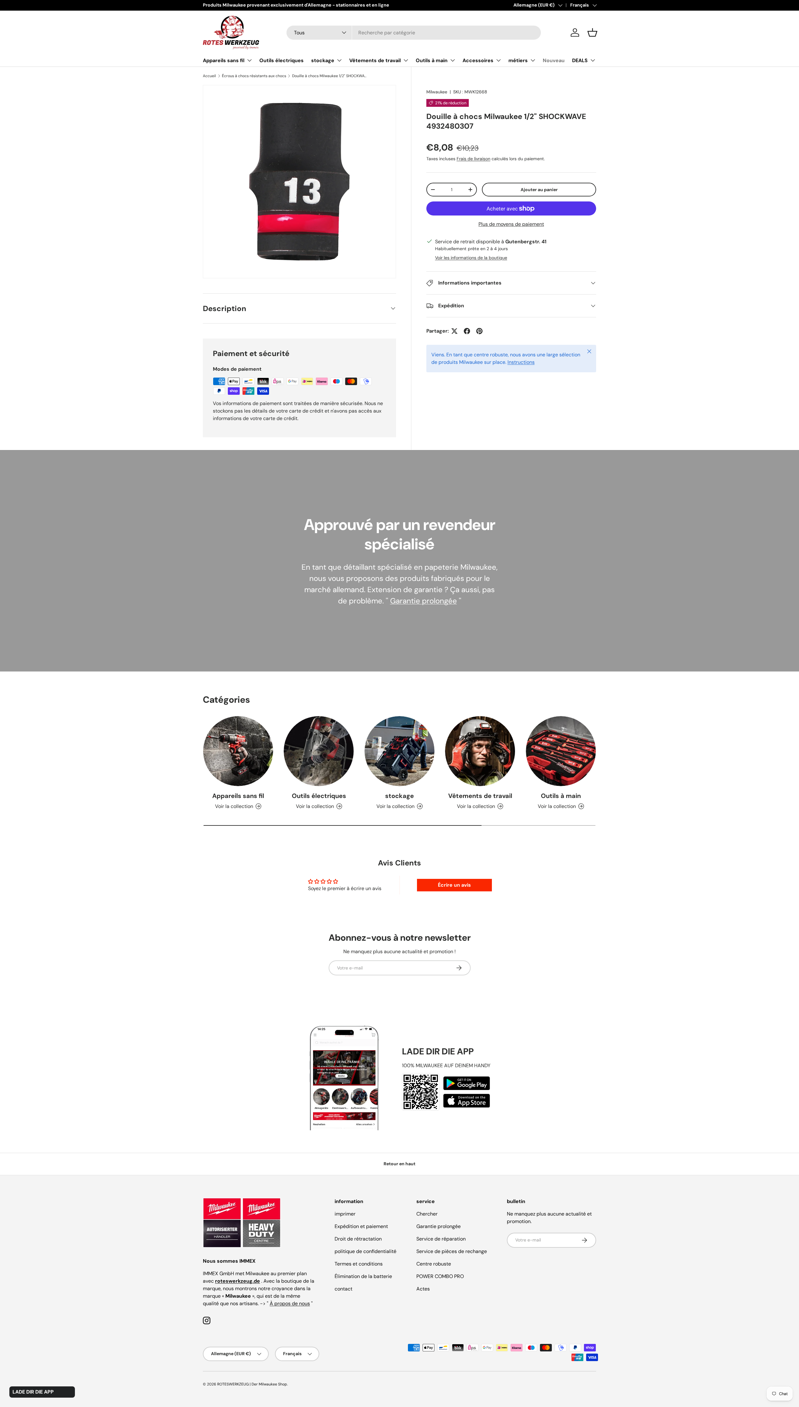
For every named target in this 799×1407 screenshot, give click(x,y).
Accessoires (478, 60)
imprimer (345, 1214)
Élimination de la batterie (363, 1276)
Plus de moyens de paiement (511, 224)
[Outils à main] (561, 751)
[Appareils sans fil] (238, 751)
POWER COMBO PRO (440, 1276)
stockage (322, 60)
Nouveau (554, 60)
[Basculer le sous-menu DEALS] (592, 60)
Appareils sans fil (223, 60)
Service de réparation (441, 1239)
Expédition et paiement (361, 1226)
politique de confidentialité (365, 1251)
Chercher (427, 1214)
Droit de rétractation (358, 1239)
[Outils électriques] (319, 751)
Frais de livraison (473, 158)
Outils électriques (281, 60)
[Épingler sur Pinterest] (479, 331)
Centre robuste (433, 1264)
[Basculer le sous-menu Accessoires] (498, 60)
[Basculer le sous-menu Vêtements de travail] (405, 60)
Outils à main (432, 60)
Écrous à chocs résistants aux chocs (254, 75)
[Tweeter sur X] (454, 331)
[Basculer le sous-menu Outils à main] (452, 60)
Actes (423, 1289)
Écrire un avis (454, 885)
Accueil (209, 75)
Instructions (521, 362)
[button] (592, 32)
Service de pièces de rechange (451, 1251)
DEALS (580, 60)
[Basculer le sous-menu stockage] (339, 60)
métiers (518, 60)
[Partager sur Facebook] (467, 331)
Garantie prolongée (423, 601)
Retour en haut (399, 1164)
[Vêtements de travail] (480, 751)
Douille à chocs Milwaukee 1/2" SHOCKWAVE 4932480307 (329, 75)
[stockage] (399, 751)
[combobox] (414, 33)
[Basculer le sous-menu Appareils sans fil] (249, 60)
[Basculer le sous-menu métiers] (533, 60)
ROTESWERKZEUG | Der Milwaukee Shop (252, 1384)
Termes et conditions (359, 1264)
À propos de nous (290, 1303)
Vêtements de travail (375, 60)
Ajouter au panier (539, 189)
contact (343, 1289)
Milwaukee (436, 92)
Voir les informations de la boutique (471, 257)
